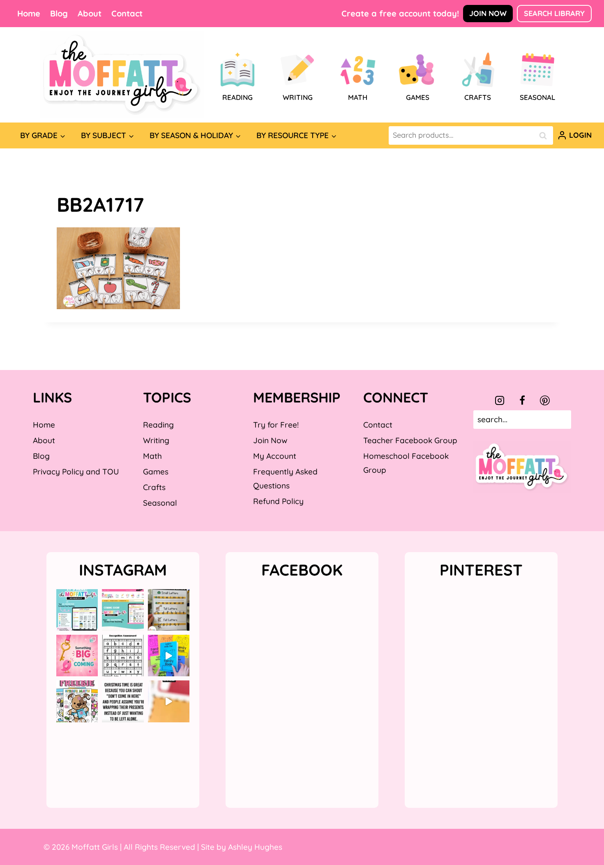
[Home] (122, 74)
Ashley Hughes (255, 847)
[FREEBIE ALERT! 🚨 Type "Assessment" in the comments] (122, 655)
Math (152, 456)
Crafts (154, 487)
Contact (127, 13)
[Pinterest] (545, 400)
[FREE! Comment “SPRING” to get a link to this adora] (77, 701)
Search (545, 135)
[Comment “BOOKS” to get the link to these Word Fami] (168, 655)
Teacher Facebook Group (410, 440)
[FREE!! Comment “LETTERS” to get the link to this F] (168, 610)
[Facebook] (522, 400)
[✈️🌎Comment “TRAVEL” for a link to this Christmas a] (168, 701)
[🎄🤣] (122, 701)
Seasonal (160, 503)
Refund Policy (278, 501)
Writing (156, 440)
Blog (59, 13)
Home (28, 13)
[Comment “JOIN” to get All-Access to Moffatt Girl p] (122, 610)
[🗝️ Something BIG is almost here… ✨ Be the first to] (77, 655)
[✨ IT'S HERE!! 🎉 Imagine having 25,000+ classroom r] (77, 610)
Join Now (488, 13)
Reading (158, 425)
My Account (274, 456)
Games (155, 471)
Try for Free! (276, 425)
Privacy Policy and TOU (76, 471)
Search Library (554, 13)
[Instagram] (499, 400)
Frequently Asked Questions (285, 478)
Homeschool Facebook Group (406, 463)
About (89, 13)
